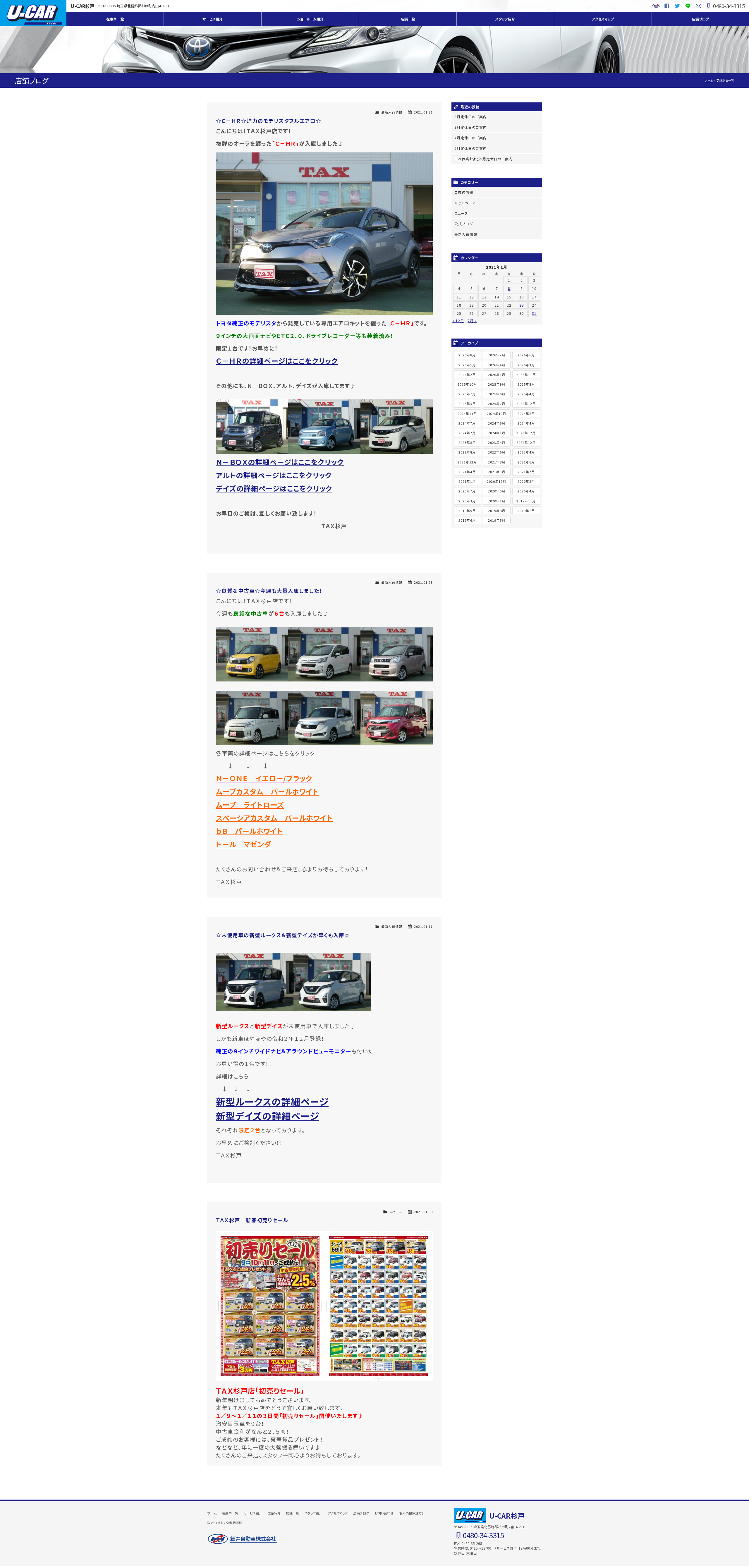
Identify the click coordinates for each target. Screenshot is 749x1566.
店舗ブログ (700, 18)
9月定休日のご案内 (470, 116)
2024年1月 (496, 432)
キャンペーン (464, 202)
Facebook (667, 6)
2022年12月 (526, 442)
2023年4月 (496, 442)
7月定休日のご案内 (470, 137)
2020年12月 (496, 481)
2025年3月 (467, 403)
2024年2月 (467, 432)
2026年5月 (467, 365)
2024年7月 (467, 423)
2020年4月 (526, 491)
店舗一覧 (408, 18)
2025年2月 (496, 403)
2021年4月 (467, 471)
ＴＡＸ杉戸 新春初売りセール (252, 1220)
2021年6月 (526, 462)
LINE (688, 6)
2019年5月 (496, 520)
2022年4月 (526, 452)
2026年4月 (496, 365)
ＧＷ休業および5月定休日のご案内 (483, 158)
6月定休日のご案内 (470, 148)
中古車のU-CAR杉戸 (33, 13)
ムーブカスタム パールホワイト (267, 791)
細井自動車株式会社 (242, 1539)
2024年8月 (526, 413)
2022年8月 (467, 452)
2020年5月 (496, 491)
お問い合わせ (698, 6)
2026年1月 (496, 374)
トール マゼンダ (243, 844)
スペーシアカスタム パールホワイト (274, 818)
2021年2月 (526, 471)
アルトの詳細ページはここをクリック (274, 475)
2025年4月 (526, 394)
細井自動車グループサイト (656, 6)
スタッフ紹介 (505, 18)
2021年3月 (496, 471)
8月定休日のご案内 (470, 127)
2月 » (472, 320)
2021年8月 (496, 462)
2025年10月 (467, 384)
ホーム (709, 80)
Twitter (677, 6)
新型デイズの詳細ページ (267, 1115)
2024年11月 (467, 413)
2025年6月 (496, 394)
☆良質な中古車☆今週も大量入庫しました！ (269, 590)
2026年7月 (496, 355)
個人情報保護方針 (412, 1513)
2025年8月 (526, 384)
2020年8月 (526, 481)
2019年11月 (526, 501)
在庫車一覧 (115, 18)
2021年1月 (467, 481)
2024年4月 (526, 423)
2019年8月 (496, 510)
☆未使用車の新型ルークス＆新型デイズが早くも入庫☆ (283, 935)
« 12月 (458, 320)
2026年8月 (467, 355)
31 (534, 313)
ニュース (396, 1211)
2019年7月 (526, 510)
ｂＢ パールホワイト (249, 831)
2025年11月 (526, 374)
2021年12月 (467, 462)
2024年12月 (526, 403)
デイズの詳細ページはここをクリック (274, 488)
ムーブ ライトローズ (250, 804)
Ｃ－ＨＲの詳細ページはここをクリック (277, 361)
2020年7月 (467, 491)
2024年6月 (496, 423)
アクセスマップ (603, 18)
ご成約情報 (463, 192)
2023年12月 (526, 432)
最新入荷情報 (391, 112)
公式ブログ (463, 223)
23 (521, 305)
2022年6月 (496, 452)
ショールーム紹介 (310, 18)
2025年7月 (467, 394)
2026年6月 (526, 355)
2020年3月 (467, 501)
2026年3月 (526, 365)
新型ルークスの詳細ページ (272, 1101)
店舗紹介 (274, 1513)
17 (534, 296)
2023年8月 (467, 442)
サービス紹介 (212, 18)
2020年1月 (496, 501)
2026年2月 (467, 374)
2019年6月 (467, 520)
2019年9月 (467, 510)
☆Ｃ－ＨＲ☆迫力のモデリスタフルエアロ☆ (268, 120)
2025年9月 (496, 384)
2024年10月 (496, 413)
